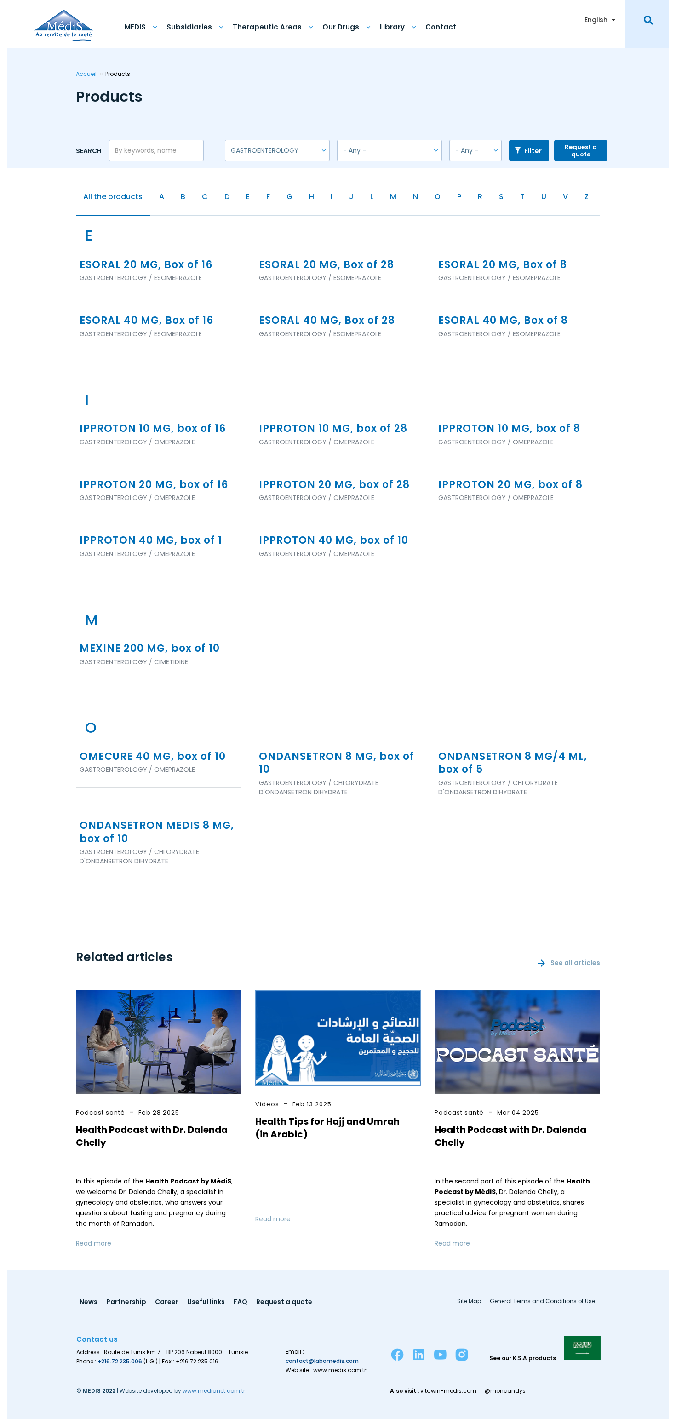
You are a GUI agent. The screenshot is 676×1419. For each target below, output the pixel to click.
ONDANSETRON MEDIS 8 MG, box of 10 (157, 832)
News (88, 1302)
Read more (93, 1243)
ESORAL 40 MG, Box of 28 (327, 320)
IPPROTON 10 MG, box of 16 (153, 429)
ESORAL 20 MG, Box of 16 (146, 265)
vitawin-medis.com (448, 1391)
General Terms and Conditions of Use (542, 1301)
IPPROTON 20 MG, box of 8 (510, 485)
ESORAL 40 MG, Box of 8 (503, 320)
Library (392, 27)
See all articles (575, 962)
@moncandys (505, 1391)
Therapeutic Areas (267, 27)
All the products (113, 196)
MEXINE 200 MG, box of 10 (150, 648)
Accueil (86, 74)
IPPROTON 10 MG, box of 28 (333, 429)
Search (89, 150)
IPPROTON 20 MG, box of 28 (334, 485)
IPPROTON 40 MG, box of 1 (151, 540)
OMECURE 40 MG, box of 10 (153, 757)
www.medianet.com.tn (215, 1391)
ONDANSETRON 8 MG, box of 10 (336, 763)
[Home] (63, 20)
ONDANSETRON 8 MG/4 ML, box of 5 (512, 763)
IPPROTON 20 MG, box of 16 (154, 485)
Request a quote (581, 151)
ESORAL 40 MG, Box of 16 (146, 320)
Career (166, 1302)
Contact (440, 27)
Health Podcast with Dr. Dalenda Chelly (152, 1136)
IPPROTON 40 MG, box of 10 (333, 540)
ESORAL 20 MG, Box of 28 (326, 265)
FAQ (240, 1302)
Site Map (469, 1301)
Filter (532, 150)
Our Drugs (340, 27)
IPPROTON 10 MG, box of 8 (509, 429)
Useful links (206, 1302)
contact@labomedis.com (322, 1361)
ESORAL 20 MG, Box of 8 (502, 265)
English (595, 20)
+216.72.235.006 (119, 1361)
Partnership (126, 1302)
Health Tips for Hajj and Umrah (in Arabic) (327, 1128)
